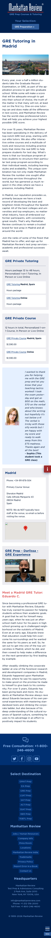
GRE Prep (25, 791)
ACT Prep (25, 805)
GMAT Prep (25, 781)
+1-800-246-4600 (30, 906)
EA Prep (25, 786)
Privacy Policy (25, 862)
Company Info (25, 838)
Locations (25, 848)
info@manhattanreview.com (25, 900)
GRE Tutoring (13, 284)
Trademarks (25, 857)
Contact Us (25, 871)
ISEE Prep (25, 814)
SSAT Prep (25, 809)
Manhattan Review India (25, 852)
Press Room (25, 843)
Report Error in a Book (25, 866)
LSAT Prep (25, 795)
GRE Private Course (16, 338)
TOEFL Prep (25, 819)
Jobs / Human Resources (26, 834)
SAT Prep (25, 800)
